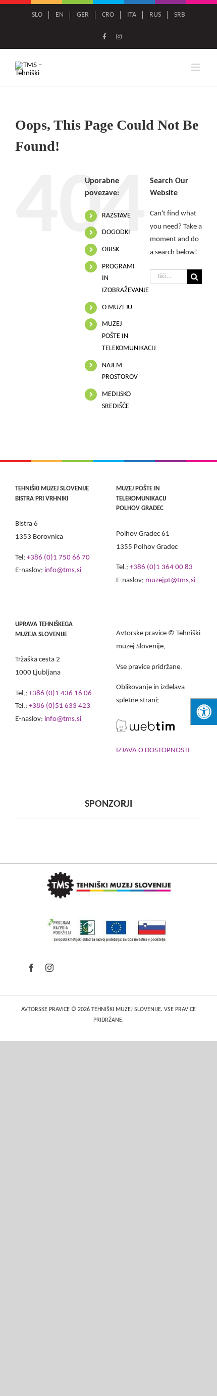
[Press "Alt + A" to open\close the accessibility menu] (203, 711)
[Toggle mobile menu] (196, 67)
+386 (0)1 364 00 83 (161, 567)
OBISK (110, 249)
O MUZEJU (117, 307)
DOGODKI (116, 232)
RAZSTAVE (116, 215)
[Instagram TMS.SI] (119, 37)
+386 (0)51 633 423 (59, 706)
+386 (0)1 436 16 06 (60, 693)
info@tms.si (62, 570)
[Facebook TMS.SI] (104, 37)
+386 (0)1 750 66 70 (58, 558)
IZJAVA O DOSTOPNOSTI (153, 750)
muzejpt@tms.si (170, 580)
